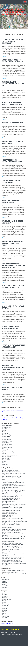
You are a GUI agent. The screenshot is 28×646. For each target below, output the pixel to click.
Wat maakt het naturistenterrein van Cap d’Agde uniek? (13, 367)
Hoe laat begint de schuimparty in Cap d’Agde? (12, 161)
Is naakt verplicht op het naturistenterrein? (12, 327)
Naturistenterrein (6, 436)
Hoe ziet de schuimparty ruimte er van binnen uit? (12, 103)
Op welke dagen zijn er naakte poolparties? (11, 530)
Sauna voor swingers (7, 447)
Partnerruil (4, 607)
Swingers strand (5, 458)
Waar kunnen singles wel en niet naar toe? (11, 476)
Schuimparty (5, 610)
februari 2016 (5, 584)
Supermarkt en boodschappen (9, 452)
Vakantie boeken (6, 618)
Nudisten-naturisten (6, 439)
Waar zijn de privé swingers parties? (10, 496)
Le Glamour (4, 428)
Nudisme (4, 602)
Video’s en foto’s (6, 462)
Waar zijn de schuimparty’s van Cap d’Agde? (13, 202)
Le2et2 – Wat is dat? (6, 516)
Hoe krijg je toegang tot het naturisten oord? (13, 346)
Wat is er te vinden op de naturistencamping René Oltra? (14, 521)
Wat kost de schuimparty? (12, 123)
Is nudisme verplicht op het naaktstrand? (11, 510)
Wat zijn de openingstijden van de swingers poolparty (14, 529)
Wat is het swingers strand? (8, 502)
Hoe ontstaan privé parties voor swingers (11, 498)
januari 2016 (5, 585)
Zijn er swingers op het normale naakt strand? (12, 507)
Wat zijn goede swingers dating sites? (10, 487)
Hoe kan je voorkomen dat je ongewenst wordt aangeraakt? (13, 41)
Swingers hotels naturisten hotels (9, 455)
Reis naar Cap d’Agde (7, 444)
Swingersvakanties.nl (7, 624)
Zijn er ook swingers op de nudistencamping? (12, 519)
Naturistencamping (6, 435)
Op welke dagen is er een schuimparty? (11, 181)
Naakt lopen (5, 431)
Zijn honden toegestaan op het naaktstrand (11, 506)
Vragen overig (5, 464)
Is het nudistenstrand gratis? (8, 512)
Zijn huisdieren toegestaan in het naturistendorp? (14, 287)
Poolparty (4, 608)
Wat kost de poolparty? (7, 527)
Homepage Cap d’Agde (7, 425)
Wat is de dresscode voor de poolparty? (11, 526)
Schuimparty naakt (6, 448)
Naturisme (4, 597)
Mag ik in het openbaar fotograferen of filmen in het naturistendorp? (14, 265)
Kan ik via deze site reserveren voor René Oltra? (12, 518)
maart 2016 (4, 582)
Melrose (4, 430)
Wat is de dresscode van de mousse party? (12, 142)
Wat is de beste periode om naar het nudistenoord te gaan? (12, 243)
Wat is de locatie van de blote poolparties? (11, 532)
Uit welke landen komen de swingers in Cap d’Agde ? (13, 490)
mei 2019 (4, 581)
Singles (4, 450)
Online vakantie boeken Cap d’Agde (10, 470)
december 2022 (5, 579)
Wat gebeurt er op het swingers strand (10, 499)
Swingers (4, 453)
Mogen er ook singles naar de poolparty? (11, 524)
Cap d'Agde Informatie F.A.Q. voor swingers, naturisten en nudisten (14, 12)
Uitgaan (4, 461)
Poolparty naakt (5, 442)
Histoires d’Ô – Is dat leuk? (8, 515)
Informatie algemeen (7, 427)
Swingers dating (5, 614)
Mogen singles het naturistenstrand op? (11, 509)
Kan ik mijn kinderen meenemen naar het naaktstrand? (14, 504)
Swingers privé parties (7, 456)
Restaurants (5, 445)
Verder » (4, 56)
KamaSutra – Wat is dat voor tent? (9, 513)
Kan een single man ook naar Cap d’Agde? (11, 481)
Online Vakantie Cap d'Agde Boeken (10, 629)
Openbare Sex (5, 605)
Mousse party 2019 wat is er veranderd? (11, 471)
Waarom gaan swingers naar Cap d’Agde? (11, 492)
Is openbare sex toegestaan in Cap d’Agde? (14, 307)
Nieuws (4, 438)
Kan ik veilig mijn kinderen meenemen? (12, 222)
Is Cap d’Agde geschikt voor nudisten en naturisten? (13, 485)
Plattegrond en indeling (7, 441)
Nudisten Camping (6, 604)
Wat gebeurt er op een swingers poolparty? (11, 523)
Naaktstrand (5, 433)
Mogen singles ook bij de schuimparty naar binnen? (12, 61)
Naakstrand (4, 594)
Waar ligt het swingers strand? (9, 501)
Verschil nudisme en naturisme (9, 484)
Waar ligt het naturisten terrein (12, 389)
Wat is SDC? (5, 493)
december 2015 (5, 587)
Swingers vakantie (6, 459)
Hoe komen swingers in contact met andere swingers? (14, 488)
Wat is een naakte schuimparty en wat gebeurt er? (13, 84)
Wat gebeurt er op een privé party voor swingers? (13, 495)
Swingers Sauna (5, 616)
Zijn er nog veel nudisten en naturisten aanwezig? (13, 482)
